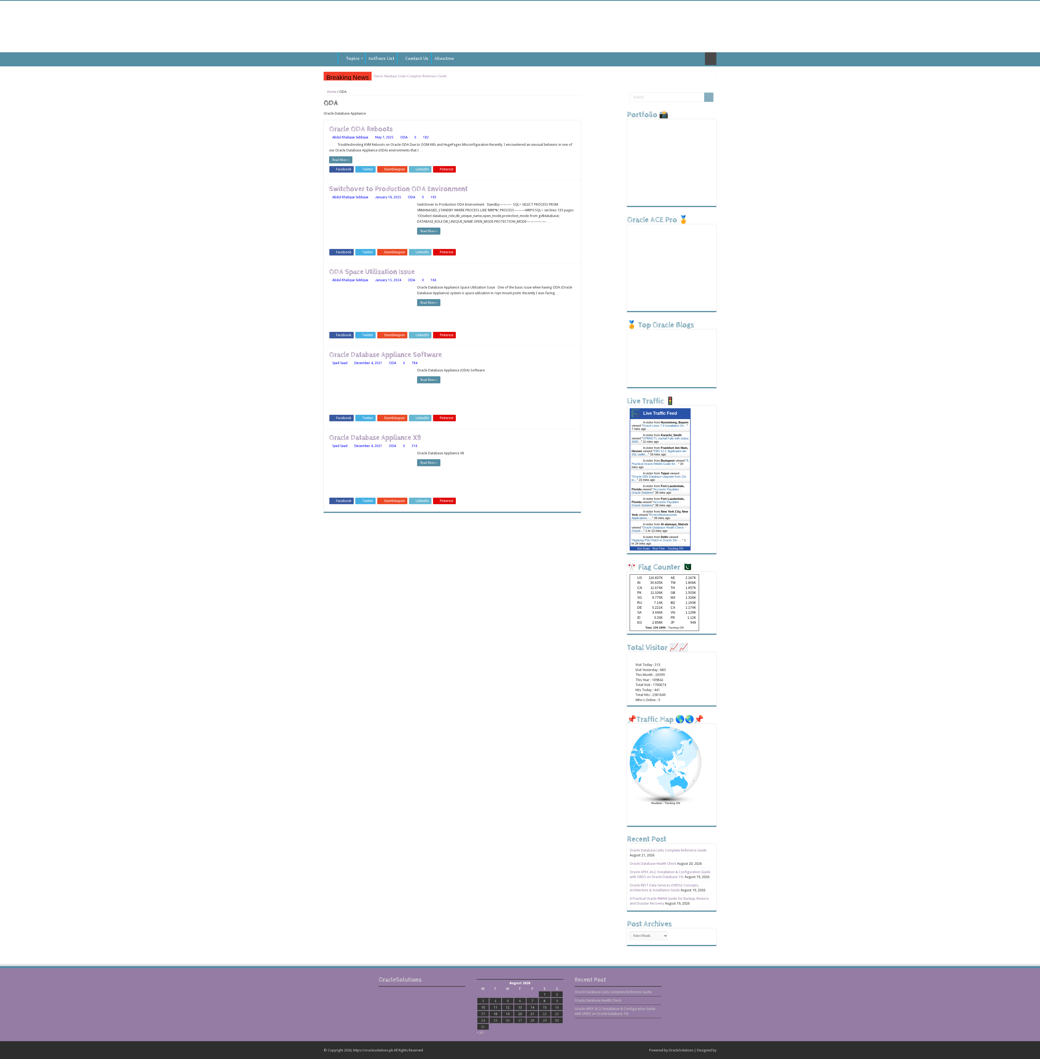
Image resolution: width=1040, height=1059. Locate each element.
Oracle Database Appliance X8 (375, 437)
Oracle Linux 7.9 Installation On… (665, 425)
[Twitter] (624, 1050)
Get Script (643, 548)
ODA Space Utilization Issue (372, 272)
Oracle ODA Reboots (361, 129)
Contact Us (416, 58)
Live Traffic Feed (660, 413)
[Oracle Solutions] (520, 25)
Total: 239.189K (655, 627)
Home (331, 58)
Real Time (658, 548)
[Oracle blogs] (422, 1002)
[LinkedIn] (629, 1050)
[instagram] (640, 1050)
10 (483, 1007)
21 (532, 1014)
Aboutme (444, 58)
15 (545, 1007)
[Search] (708, 97)
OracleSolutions (681, 1050)
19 (507, 1014)
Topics (353, 58)
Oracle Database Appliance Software (385, 355)
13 (520, 1007)
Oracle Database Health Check (653, 864)
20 (520, 1014)
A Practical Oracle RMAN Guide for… (660, 462)
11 (495, 1007)
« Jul (480, 1032)
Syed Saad (339, 363)
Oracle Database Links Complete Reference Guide (410, 76)
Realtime (656, 803)
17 (483, 1014)
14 (532, 1007)
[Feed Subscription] (579, 103)
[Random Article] (710, 58)
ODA (404, 137)
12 (507, 1007)
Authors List (381, 58)
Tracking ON (675, 548)
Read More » (340, 160)
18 (495, 1014)
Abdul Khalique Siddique (350, 137)
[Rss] (614, 1050)
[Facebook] (619, 1050)
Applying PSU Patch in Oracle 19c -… (657, 540)
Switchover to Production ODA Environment (398, 189)
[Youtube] (634, 1050)
